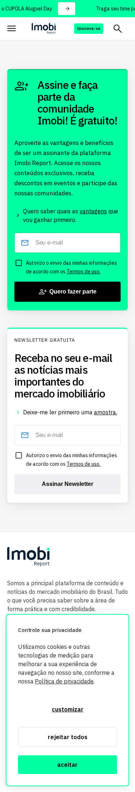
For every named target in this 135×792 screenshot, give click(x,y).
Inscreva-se (88, 28)
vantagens (93, 211)
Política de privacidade (64, 681)
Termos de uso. (83, 271)
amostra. (105, 412)
